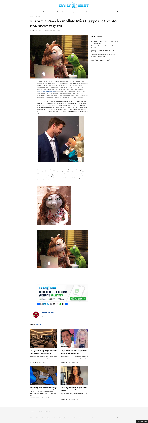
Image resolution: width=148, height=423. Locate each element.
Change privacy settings (142, 421)
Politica (43, 12)
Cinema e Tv (79, 12)
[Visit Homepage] (74, 5)
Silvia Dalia (33, 362)
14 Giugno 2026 (46, 397)
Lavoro (93, 12)
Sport (67, 12)
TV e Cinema (37, 16)
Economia (55, 12)
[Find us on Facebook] (117, 417)
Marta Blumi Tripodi (36, 30)
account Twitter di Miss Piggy (46, 91)
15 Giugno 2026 (74, 362)
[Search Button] (117, 12)
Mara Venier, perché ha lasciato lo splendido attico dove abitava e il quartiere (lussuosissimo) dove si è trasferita (43, 351)
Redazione (32, 411)
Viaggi (72, 12)
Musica (110, 12)
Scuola (104, 12)
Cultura (87, 12)
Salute (49, 12)
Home (31, 16)
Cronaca (37, 12)
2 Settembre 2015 (48, 30)
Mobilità (62, 12)
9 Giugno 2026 (74, 399)
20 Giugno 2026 (42, 362)
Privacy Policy (40, 411)
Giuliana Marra (65, 362)
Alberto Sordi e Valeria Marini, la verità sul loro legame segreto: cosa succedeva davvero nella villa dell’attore (74, 351)
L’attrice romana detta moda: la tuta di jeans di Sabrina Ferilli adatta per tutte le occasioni (74, 388)
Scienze (98, 12)
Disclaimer (47, 411)
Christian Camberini (35, 397)
